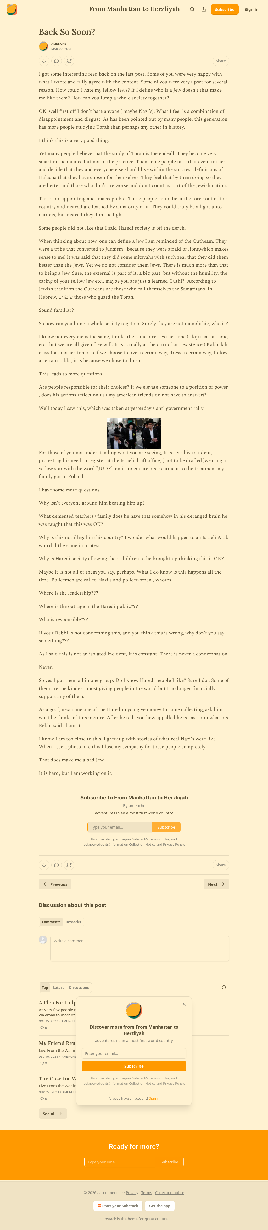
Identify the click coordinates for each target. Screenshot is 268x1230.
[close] (184, 1004)
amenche (58, 43)
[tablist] (61, 922)
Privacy (132, 1192)
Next (213, 884)
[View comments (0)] (56, 61)
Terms (146, 1192)
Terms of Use (159, 1078)
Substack (108, 1218)
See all (49, 1113)
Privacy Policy (173, 1083)
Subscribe (224, 9)
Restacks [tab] (73, 922)
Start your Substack (120, 1205)
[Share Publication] (203, 9)
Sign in (252, 9)
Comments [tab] (51, 922)
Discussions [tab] (79, 987)
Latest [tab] (58, 987)
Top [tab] (45, 987)
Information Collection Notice (132, 1083)
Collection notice (169, 1192)
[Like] (44, 61)
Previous (58, 884)
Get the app (159, 1205)
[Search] (192, 9)
